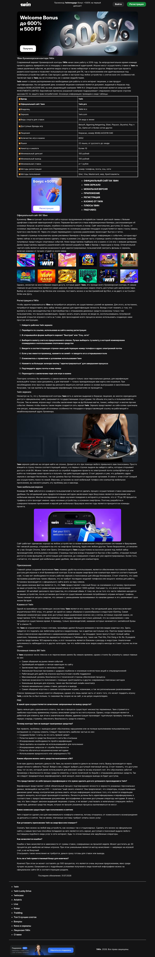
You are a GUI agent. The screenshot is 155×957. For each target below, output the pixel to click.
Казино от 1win (93, 201)
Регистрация (92, 197)
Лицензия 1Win (22, 930)
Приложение (92, 193)
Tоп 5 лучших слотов (25, 917)
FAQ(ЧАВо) (90, 209)
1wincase (19, 895)
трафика (21, 500)
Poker (17, 908)
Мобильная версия (96, 189)
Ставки (18, 934)
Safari (43, 549)
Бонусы (18, 921)
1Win (98, 949)
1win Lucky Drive (22, 891)
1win (16, 886)
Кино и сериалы (22, 926)
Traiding (18, 913)
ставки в (128, 65)
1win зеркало (92, 185)
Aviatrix (18, 899)
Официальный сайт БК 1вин (101, 180)
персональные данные (99, 378)
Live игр (112, 242)
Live (16, 904)
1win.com (83, 114)
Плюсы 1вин (91, 205)
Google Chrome (32, 549)
